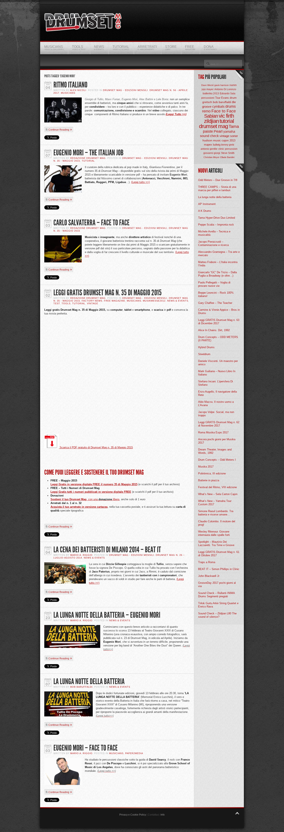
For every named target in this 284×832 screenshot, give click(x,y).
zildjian (211, 121)
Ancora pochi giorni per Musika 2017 (216, 441)
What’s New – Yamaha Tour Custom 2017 (214, 502)
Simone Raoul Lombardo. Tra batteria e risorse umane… (215, 513)
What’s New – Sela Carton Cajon (217, 494)
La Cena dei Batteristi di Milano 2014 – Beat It (107, 549)
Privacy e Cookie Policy (132, 814)
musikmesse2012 (154, 300)
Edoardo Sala (227, 93)
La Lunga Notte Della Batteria (89, 681)
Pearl (218, 131)
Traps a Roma (206, 562)
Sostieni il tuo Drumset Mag (68, 499)
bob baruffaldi (222, 102)
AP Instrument (207, 204)
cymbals (218, 106)
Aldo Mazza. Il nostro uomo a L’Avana (216, 403)
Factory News (92, 300)
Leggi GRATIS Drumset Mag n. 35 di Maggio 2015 (107, 292)
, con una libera (102, 499)
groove (206, 106)
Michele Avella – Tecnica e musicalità (214, 233)
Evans (225, 97)
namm (233, 85)
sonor (234, 136)
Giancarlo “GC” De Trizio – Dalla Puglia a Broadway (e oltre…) (217, 274)
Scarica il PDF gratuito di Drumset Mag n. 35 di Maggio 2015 (96, 447)
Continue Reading (58, 129)
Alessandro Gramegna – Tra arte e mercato (219, 253)
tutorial (227, 121)
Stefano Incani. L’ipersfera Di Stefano (215, 383)
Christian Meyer (212, 157)
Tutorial (88, 161)
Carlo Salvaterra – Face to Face (91, 222)
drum (233, 97)
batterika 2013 (211, 93)
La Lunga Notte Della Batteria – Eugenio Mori (106, 615)
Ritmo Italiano (70, 85)
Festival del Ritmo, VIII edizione (217, 487)
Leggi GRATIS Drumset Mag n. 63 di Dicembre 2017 (218, 321)
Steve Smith (228, 153)
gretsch (207, 102)
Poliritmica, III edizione (212, 473)
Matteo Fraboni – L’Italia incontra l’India (217, 264)
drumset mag (213, 126)
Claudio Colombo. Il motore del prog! (216, 523)
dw (234, 102)
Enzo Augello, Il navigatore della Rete (217, 393)
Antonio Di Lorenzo (225, 89)
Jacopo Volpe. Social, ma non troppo (216, 413)
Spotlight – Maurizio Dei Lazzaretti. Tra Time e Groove (216, 543)
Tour (217, 97)
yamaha (229, 131)
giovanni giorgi (211, 153)
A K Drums (204, 210)
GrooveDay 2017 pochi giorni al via (217, 584)
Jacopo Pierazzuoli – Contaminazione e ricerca (213, 243)
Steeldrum (204, 354)
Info (163, 814)
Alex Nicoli (78, 90)
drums (230, 106)
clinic (221, 148)
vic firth (226, 116)
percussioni (207, 97)
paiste (208, 131)
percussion (231, 148)
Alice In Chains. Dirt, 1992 (214, 330)
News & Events (177, 300)
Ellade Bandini (227, 157)
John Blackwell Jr (208, 576)
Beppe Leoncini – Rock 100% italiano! (216, 294)
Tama (234, 126)
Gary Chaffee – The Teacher (215, 302)
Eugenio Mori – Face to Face (85, 748)
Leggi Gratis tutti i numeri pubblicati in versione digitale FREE (91, 491)
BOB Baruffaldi (81, 687)
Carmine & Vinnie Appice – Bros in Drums (219, 311)
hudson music (212, 140)
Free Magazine (114, 300)
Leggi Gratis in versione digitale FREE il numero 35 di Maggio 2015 (94, 484)
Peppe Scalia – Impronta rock (216, 224)
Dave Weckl (207, 85)
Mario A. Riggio (81, 555)
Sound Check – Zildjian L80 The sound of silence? (217, 615)
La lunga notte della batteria (214, 197)
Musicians (68, 93)
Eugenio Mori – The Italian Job (88, 152)
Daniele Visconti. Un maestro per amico (218, 362)
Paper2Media (134, 753)
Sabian (211, 116)
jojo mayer (208, 89)
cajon (225, 140)
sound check (209, 136)
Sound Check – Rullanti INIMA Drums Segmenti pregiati (216, 594)
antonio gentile (209, 148)
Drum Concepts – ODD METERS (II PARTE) (218, 339)
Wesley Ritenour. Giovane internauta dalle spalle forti (214, 533)
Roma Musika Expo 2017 (213, 432)
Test (56, 303)
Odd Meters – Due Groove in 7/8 (217, 180)
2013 (232, 140)
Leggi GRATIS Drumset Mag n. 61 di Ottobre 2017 (218, 553)
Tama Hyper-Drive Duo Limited (216, 217)
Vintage (92, 303)
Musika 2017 (206, 466)
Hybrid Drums (206, 347)
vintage (224, 136)
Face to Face (223, 111)
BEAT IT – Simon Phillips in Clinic (218, 569)
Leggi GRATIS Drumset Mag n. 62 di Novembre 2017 (218, 424)
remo (206, 111)
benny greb (227, 144)
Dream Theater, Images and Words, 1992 (215, 451)
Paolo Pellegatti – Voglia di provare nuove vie (214, 284)
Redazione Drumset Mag (88, 158)
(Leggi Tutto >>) (176, 114)
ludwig (216, 144)
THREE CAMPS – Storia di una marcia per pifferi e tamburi (217, 188)
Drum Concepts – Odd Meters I (217, 459)
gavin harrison (221, 85)
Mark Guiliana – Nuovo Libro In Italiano (216, 373)
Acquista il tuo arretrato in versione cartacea (79, 506)
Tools (66, 303)
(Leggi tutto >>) (140, 182)
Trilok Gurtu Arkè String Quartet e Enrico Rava (218, 605)
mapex (208, 144)
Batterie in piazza (208, 480)
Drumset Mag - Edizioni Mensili (125, 90)
